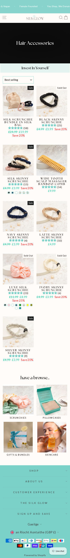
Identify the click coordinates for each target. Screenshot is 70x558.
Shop (34, 470)
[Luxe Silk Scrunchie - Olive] (31, 305)
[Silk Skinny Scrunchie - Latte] (16, 192)
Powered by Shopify (35, 555)
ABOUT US (34, 481)
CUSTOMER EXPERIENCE (34, 492)
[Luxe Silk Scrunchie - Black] (5, 305)
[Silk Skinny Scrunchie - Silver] (27, 192)
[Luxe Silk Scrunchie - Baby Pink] (9, 305)
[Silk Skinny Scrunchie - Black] (9, 192)
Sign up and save (34, 513)
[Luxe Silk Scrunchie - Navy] (16, 305)
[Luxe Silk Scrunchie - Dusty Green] (20, 305)
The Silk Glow (34, 502)
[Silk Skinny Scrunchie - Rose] (20, 192)
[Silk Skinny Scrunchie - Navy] (12, 192)
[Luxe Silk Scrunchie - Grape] (16, 308)
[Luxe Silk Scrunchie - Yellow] (27, 305)
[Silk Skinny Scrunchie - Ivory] (24, 192)
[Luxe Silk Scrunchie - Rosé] (24, 305)
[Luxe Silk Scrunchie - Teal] (20, 308)
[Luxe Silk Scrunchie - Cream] (12, 305)
